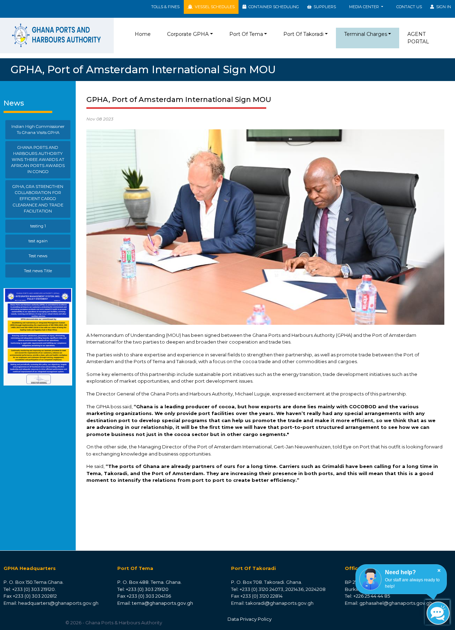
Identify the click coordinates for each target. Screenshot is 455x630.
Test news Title (38, 270)
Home (144, 34)
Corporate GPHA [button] (188, 34)
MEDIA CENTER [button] (364, 6)
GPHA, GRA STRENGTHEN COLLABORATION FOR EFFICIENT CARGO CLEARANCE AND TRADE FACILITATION (37, 198)
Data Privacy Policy (250, 619)
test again (38, 240)
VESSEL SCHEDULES (214, 6)
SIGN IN (442, 6)
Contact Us (409, 6)
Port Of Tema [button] (246, 34)
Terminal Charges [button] (365, 34)
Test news (37, 255)
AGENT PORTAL (418, 38)
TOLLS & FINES (165, 6)
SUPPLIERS (323, 6)
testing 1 (38, 226)
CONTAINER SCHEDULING (272, 6)
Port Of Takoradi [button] (303, 34)
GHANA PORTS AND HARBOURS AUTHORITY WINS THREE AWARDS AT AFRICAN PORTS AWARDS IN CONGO (38, 159)
